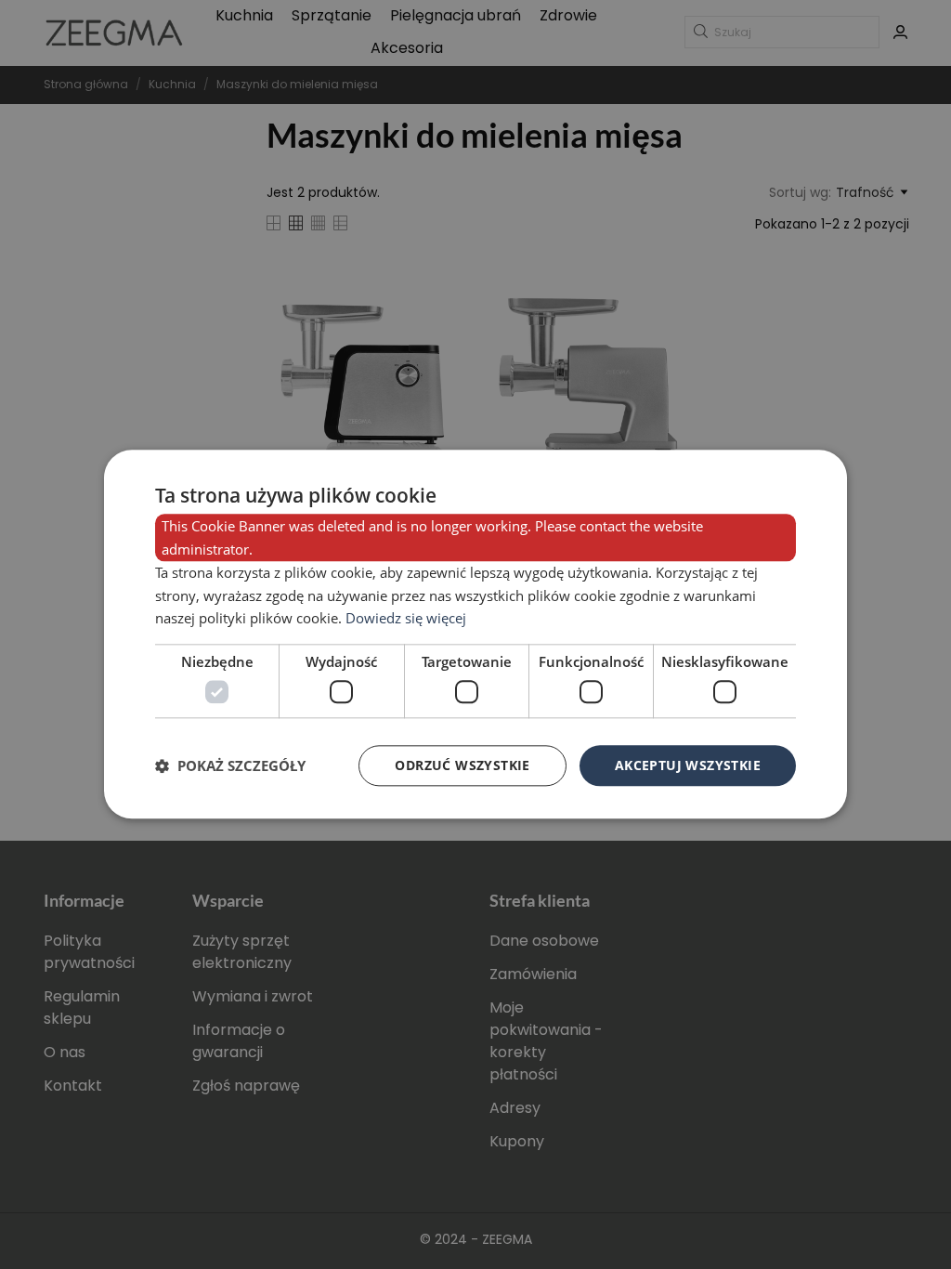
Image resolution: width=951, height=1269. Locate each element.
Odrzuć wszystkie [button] (462, 765)
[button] (230, 765)
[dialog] (475, 634)
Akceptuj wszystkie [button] (688, 765)
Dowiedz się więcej (405, 618)
